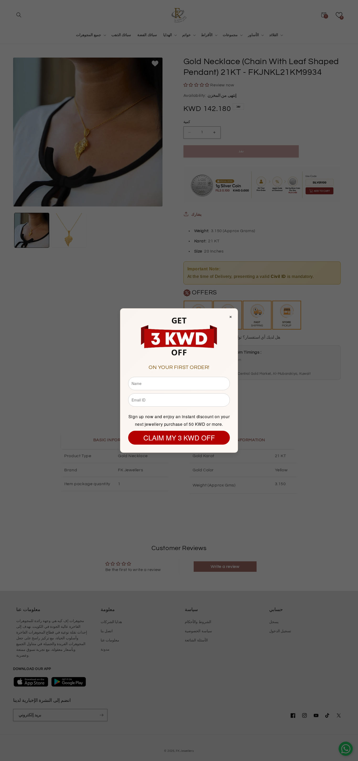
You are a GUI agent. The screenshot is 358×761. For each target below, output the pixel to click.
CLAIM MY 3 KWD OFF (179, 437)
